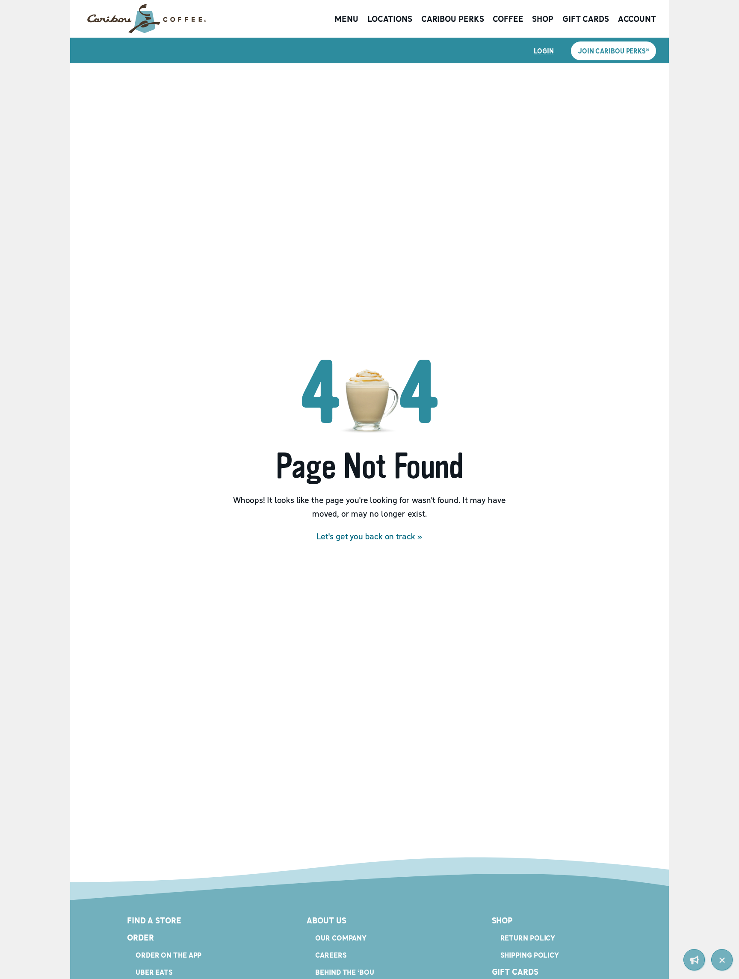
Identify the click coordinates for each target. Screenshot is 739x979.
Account (637, 19)
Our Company (341, 937)
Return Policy (528, 937)
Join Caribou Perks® (613, 51)
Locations (389, 19)
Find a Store (154, 920)
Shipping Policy (529, 954)
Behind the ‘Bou (344, 971)
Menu (346, 19)
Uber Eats (154, 971)
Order (140, 937)
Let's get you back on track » (369, 536)
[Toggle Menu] (722, 959)
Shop (542, 19)
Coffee (508, 19)
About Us (326, 920)
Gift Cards (585, 19)
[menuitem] (694, 959)
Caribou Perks (452, 19)
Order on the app (168, 954)
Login (544, 51)
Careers (330, 954)
